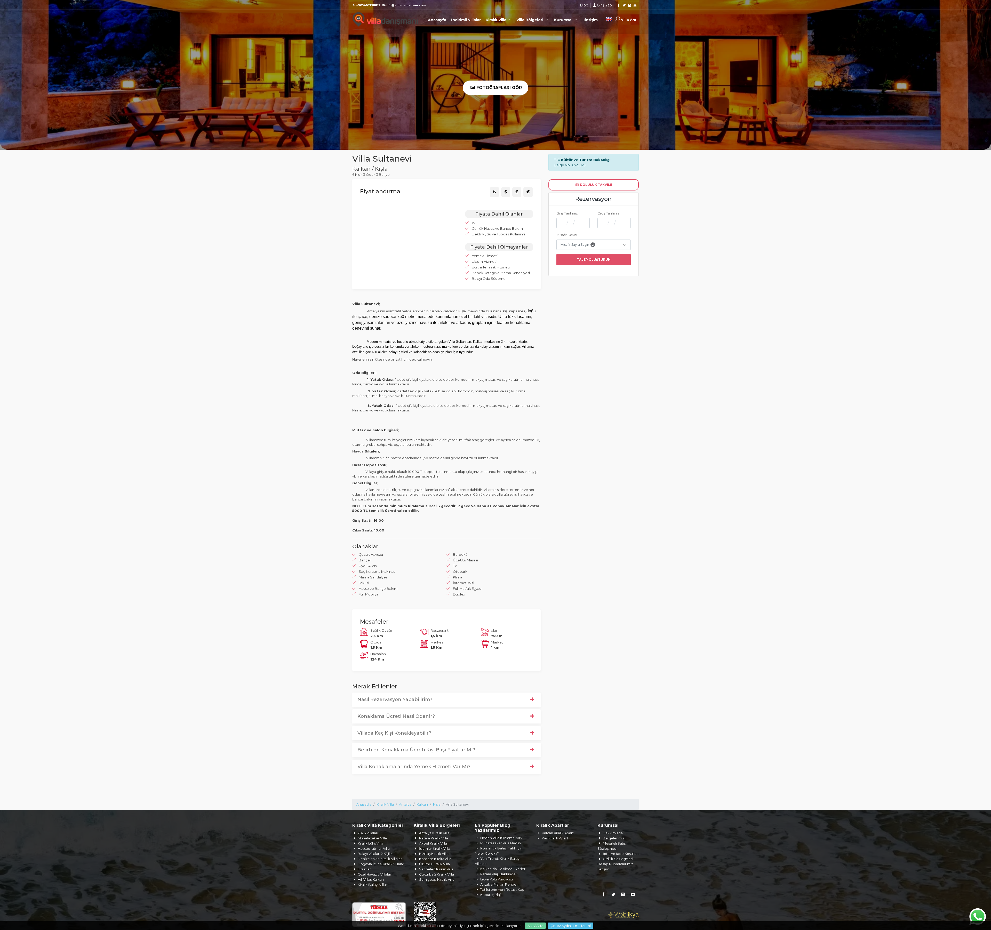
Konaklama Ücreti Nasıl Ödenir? (396, 716)
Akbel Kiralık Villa (433, 843)
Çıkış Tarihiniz (608, 213)
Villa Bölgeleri (530, 20)
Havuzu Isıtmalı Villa (374, 848)
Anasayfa (437, 20)
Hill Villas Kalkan (371, 879)
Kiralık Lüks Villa (370, 843)
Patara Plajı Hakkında (497, 874)
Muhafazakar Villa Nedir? (500, 843)
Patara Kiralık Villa (433, 838)
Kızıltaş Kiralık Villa (434, 854)
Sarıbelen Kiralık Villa (436, 869)
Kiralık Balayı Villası (373, 885)
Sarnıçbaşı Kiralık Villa (436, 879)
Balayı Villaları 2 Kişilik (375, 854)
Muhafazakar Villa (372, 838)
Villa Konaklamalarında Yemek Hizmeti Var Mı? (413, 766)
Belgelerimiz (613, 838)
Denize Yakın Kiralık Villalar (380, 859)
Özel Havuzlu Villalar (374, 874)
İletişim (591, 20)
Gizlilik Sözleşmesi (618, 859)
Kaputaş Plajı (490, 895)
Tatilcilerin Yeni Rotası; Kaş (502, 889)
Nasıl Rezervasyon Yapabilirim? (394, 699)
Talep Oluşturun (594, 259)
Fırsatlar (364, 869)
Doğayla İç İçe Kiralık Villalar (381, 864)
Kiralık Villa (496, 20)
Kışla (437, 804)
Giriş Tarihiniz (567, 213)
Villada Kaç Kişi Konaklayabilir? (394, 733)
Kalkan (422, 804)
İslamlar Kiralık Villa (434, 848)
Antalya (405, 804)
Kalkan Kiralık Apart (558, 833)
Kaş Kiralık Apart (555, 838)
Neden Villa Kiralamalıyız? (501, 838)
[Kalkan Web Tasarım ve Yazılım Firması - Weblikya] (623, 914)
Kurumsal (563, 20)
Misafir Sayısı (566, 235)
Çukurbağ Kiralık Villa (436, 874)
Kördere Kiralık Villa (435, 859)
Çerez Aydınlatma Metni (570, 926)
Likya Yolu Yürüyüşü (496, 879)
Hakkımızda (613, 833)
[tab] (494, 192)
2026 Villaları (368, 833)
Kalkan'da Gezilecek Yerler (502, 869)
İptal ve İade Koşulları (620, 854)
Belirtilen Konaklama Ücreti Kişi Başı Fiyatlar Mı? (416, 749)
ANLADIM (535, 926)
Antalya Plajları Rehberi (499, 884)
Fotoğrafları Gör (498, 87)
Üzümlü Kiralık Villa (434, 864)
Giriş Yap (604, 5)
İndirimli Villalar (466, 20)
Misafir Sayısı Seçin (577, 245)
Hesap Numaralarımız (615, 864)
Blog (584, 5)
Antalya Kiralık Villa (434, 833)
